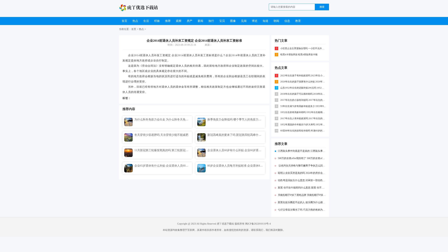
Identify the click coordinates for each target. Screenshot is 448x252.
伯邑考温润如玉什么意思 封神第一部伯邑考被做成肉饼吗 (302, 180)
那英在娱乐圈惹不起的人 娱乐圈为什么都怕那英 (302, 202)
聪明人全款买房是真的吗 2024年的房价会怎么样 (302, 173)
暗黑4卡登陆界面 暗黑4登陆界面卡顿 (298, 54)
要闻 (200, 20)
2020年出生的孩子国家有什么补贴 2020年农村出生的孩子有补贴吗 (303, 81)
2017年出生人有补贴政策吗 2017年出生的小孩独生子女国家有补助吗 (303, 118)
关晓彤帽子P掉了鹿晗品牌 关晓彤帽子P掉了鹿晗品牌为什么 (302, 195)
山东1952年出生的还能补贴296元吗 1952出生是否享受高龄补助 (303, 87)
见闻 (244, 20)
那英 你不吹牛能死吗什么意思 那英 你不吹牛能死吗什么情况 (302, 187)
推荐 (168, 20)
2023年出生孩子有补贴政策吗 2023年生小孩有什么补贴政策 (303, 75)
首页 (124, 20)
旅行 (211, 20)
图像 (233, 20)
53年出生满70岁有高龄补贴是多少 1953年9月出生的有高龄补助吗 (303, 106)
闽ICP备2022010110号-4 (258, 223)
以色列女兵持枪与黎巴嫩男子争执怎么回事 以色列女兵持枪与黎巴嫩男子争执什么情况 (302, 165)
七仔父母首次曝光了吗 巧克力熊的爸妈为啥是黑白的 (302, 209)
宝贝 (222, 20)
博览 (254, 20)
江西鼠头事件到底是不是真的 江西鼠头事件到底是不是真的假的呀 (302, 151)
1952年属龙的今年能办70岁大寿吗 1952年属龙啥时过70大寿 (303, 124)
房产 (189, 20)
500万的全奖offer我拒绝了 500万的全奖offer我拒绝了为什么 (302, 158)
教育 (298, 20)
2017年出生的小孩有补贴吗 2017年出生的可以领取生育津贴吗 (303, 100)
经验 (157, 20)
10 (276, 130)
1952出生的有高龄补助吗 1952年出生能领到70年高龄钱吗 (303, 112)
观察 (178, 20)
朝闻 (276, 20)
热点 (135, 20)
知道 (265, 20)
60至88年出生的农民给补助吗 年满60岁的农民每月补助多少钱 (303, 130)
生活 (146, 20)
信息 (287, 20)
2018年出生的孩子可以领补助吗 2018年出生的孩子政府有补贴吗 (303, 94)
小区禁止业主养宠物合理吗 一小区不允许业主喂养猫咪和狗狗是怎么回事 (303, 48)
